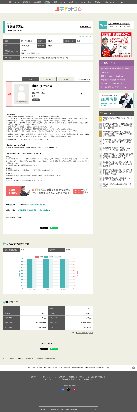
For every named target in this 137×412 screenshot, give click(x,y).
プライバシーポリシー (51, 379)
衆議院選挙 (26, 2)
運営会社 (72, 377)
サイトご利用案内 (60, 377)
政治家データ (73, 2)
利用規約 (81, 377)
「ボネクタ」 (60, 134)
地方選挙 (47, 2)
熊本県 (19, 358)
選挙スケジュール (59, 2)
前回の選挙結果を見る (37, 205)
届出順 (48, 79)
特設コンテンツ (109, 2)
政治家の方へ (35, 377)
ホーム (5, 358)
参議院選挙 (37, 2)
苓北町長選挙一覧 (29, 358)
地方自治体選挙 (45, 210)
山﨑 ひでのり (42, 87)
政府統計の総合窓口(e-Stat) (84, 333)
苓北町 (20, 217)
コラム (17, 2)
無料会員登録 (55, 409)
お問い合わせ (88, 379)
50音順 (65, 79)
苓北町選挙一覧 (85, 27)
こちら (34, 139)
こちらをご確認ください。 (51, 147)
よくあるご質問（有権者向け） (97, 377)
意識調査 (97, 2)
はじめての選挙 (86, 2)
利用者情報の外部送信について (71, 379)
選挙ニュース (47, 377)
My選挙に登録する (85, 36)
